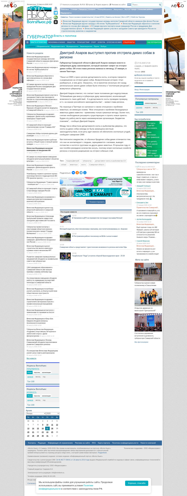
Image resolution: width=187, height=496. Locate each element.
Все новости (31, 358)
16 (43, 428)
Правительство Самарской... (148, 208)
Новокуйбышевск (105, 9)
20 (28, 432)
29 (38, 436)
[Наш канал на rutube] (56, 17)
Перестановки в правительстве (81, 17)
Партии (96, 46)
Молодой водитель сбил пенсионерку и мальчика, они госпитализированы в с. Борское (93, 229)
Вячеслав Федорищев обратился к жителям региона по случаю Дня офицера (40, 78)
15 (38, 428)
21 (33, 432)
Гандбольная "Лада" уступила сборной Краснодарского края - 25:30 (98, 256)
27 (28, 436)
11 (52, 425)
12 (57, 425)
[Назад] (160, 122)
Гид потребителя (154, 42)
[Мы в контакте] (56, 8)
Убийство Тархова (138, 17)
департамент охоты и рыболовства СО (110, 161)
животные (74, 165)
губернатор (87, 161)
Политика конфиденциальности (125, 443)
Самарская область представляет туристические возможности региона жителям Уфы (93, 247)
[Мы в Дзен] (56, 22)
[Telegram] (81, 172)
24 (47, 432)
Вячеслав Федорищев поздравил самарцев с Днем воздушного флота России (41, 167)
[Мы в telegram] (56, 13)
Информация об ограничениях (60, 443)
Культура (101, 42)
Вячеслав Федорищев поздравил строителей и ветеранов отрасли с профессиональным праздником (40, 302)
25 (52, 432)
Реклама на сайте (119, 5)
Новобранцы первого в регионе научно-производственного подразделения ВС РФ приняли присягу (42, 176)
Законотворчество (86, 46)
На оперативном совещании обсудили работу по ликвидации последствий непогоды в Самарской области (42, 280)
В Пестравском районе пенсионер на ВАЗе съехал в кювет (95, 236)
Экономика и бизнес (56, 42)
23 (43, 432)
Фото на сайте (142, 259)
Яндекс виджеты (102, 5)
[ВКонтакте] (73, 172)
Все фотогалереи (141, 342)
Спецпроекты (128, 42)
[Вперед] (160, 156)
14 (33, 428)
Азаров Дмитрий (72, 161)
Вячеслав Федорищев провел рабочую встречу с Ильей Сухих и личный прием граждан (42, 142)
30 (43, 436)
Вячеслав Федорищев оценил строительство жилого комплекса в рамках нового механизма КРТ (40, 248)
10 (47, 425)
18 (52, 428)
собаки (63, 165)
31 (47, 436)
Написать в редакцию (70, 5)
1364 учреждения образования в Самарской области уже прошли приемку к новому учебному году (39, 269)
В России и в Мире (114, 42)
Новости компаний (148, 443)
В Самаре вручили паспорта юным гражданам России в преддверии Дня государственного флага (41, 86)
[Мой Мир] (85, 172)
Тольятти (83, 9)
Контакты (32, 443)
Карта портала (104, 443)
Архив (90, 5)
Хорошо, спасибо (137, 483)
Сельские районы (145, 9)
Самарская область (96, 165)
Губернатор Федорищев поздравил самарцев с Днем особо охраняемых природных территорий (41, 116)
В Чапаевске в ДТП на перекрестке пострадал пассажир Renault (97, 218)
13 (28, 428)
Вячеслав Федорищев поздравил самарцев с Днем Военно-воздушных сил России (41, 240)
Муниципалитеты (72, 46)
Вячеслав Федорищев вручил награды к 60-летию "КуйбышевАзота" (91, 24)
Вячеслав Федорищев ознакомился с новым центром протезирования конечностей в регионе (41, 199)
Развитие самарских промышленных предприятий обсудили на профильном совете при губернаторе (42, 259)
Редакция (42, 443)
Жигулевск (118, 9)
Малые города (130, 9)
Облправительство (43, 46)
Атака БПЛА (99, 17)
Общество (71, 42)
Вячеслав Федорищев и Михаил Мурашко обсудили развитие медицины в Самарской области (42, 108)
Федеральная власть (58, 46)
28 (33, 436)
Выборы (103, 46)
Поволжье (65, 9)
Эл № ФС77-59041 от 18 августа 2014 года (72, 460)
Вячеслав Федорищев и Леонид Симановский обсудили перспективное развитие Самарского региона (42, 342)
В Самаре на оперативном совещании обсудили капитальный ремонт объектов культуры (43, 159)
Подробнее (102, 453)
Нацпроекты (66, 13)
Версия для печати (144, 75)
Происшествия (83, 42)
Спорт (93, 42)
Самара (74, 9)
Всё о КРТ (125, 17)
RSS (83, 5)
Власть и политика (65, 36)
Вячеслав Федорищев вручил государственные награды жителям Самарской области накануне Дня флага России (111, 21)
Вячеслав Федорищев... (146, 191)
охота (83, 165)
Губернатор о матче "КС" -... (147, 169)
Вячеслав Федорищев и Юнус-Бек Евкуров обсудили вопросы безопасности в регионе (40, 321)
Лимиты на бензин (113, 17)
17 (47, 428)
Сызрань (92, 9)
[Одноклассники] (77, 172)
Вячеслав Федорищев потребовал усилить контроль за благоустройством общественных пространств (42, 291)
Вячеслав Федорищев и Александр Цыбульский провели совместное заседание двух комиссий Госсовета (41, 218)
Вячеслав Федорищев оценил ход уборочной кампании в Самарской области (40, 210)
